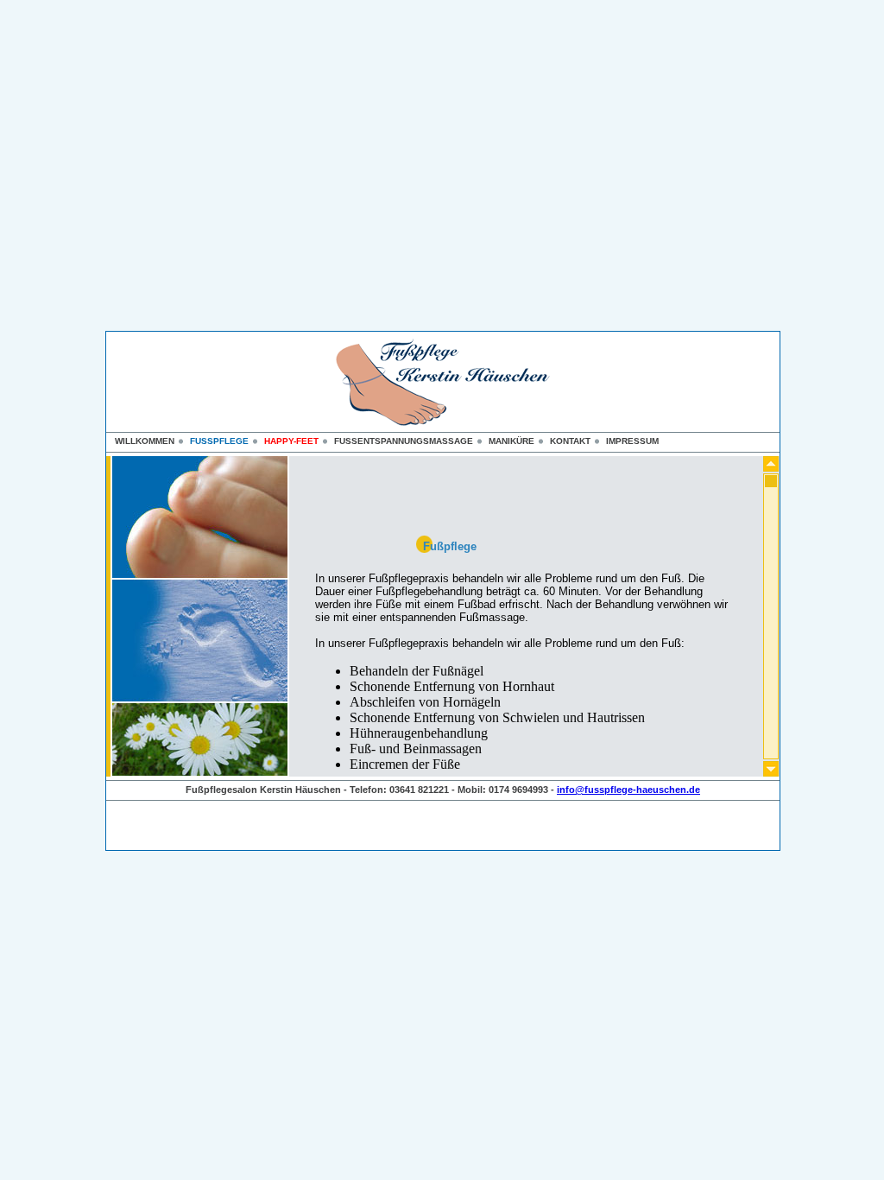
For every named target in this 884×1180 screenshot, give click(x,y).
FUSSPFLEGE (219, 441)
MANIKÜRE (511, 441)
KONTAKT (570, 441)
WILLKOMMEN (144, 441)
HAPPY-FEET (291, 441)
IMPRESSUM (632, 441)
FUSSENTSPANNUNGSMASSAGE (403, 441)
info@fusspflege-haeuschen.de (628, 789)
